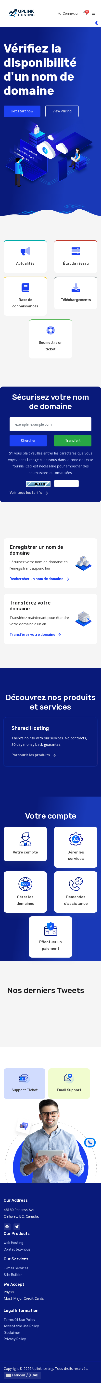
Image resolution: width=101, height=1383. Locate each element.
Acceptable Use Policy (21, 1326)
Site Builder (13, 1275)
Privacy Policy (15, 1339)
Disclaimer (12, 1333)
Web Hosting (13, 1243)
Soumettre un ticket (51, 346)
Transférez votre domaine (33, 635)
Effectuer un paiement (50, 945)
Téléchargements (76, 300)
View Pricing (62, 111)
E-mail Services (16, 1268)
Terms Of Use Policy (19, 1320)
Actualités (25, 263)
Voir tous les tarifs (26, 493)
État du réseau (76, 263)
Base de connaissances (25, 303)
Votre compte (25, 852)
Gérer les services (75, 855)
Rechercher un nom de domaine (37, 579)
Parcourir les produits (31, 755)
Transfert (73, 441)
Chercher (28, 441)
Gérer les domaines (25, 900)
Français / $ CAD (24, 1375)
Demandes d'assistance (76, 900)
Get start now (22, 111)
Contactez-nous (17, 1249)
